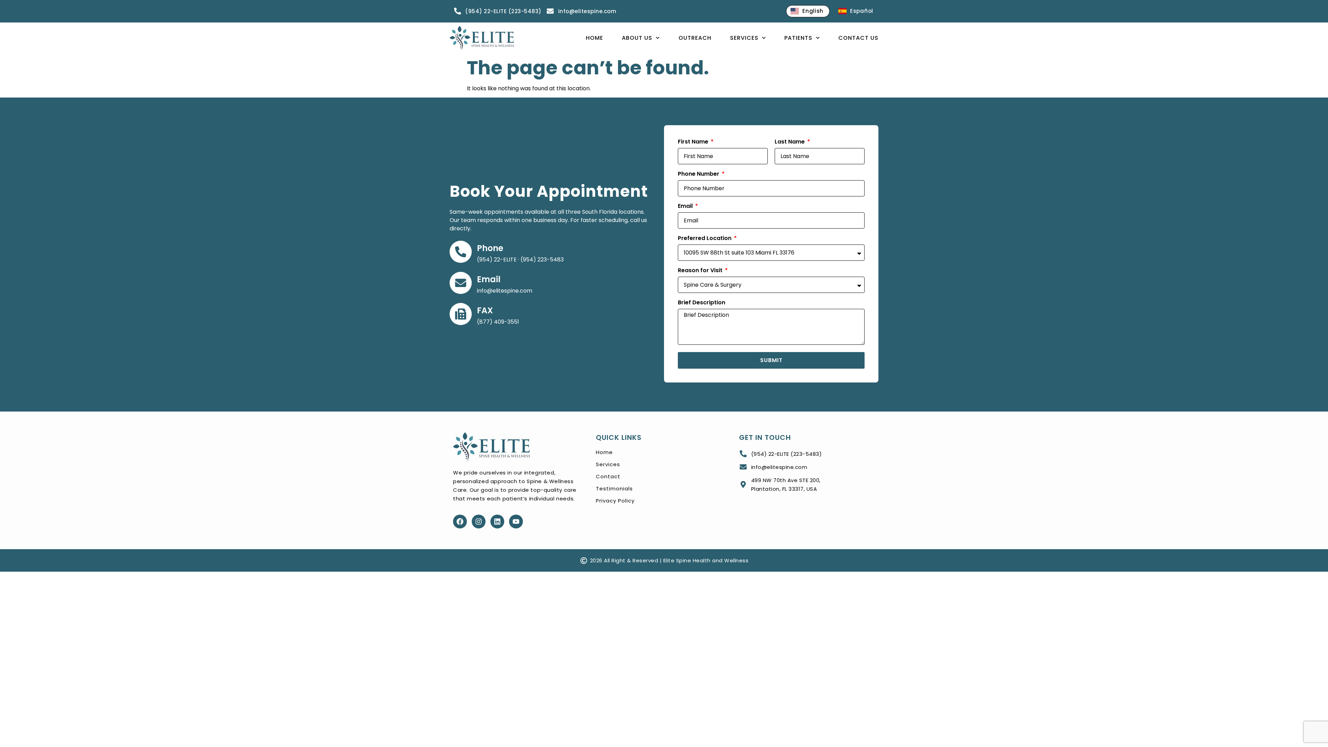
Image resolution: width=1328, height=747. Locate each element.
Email (488, 279)
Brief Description (701, 303)
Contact (608, 476)
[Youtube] (516, 521)
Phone (490, 248)
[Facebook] (460, 521)
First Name (694, 142)
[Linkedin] (497, 521)
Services (744, 38)
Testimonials (614, 488)
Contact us (858, 38)
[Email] (461, 283)
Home (594, 38)
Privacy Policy (615, 500)
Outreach (695, 38)
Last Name (790, 142)
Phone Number (699, 174)
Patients (798, 38)
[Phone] (461, 252)
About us (637, 38)
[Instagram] (479, 521)
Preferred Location (705, 239)
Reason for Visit (701, 271)
